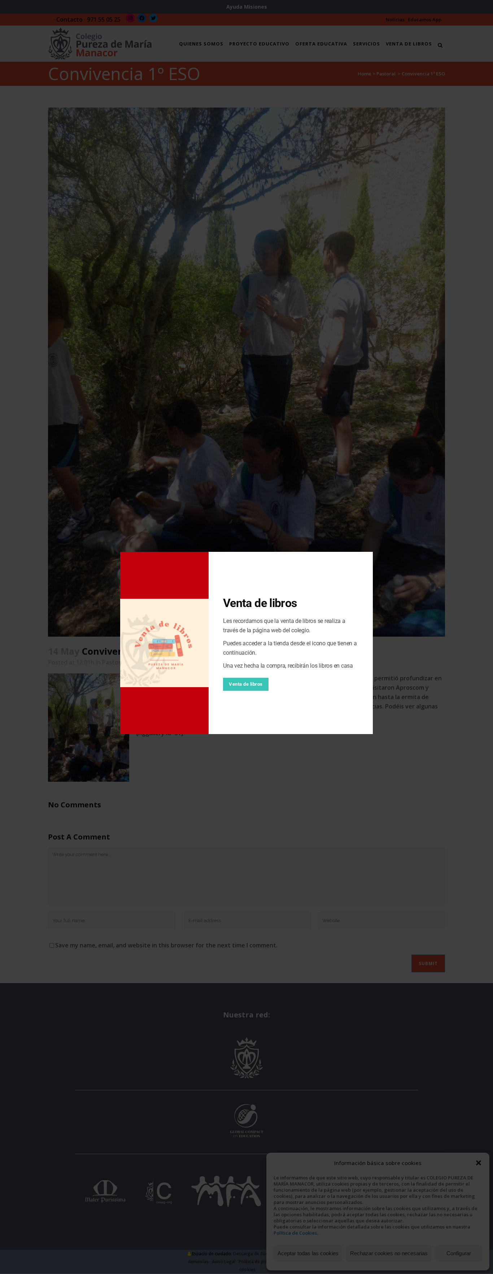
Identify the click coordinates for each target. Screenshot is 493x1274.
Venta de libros (246, 684)
